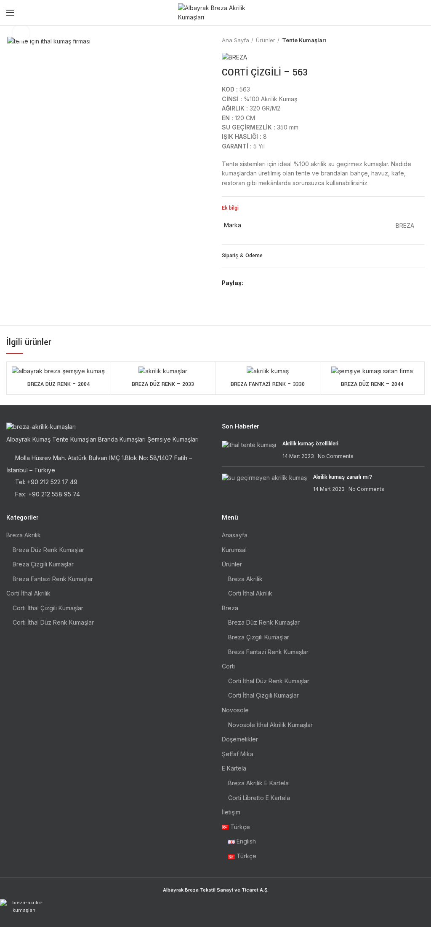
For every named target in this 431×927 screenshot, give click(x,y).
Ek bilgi (230, 208)
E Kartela (234, 768)
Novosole (235, 710)
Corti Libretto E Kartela (259, 797)
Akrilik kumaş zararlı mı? (342, 477)
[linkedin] (281, 283)
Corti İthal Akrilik (28, 593)
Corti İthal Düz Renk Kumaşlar (53, 622)
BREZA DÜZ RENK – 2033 (163, 384)
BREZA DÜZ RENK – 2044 (372, 384)
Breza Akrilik (23, 535)
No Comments (336, 456)
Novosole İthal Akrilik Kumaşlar (270, 724)
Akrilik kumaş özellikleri (310, 443)
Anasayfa (234, 535)
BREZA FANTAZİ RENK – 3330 (268, 384)
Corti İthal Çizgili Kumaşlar (48, 608)
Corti (228, 666)
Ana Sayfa (235, 40)
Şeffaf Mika (237, 753)
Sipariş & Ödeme (242, 255)
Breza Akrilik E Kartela (258, 783)
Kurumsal (234, 549)
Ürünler (265, 40)
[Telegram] (290, 283)
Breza (230, 608)
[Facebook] (252, 283)
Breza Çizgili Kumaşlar (43, 564)
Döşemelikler (240, 739)
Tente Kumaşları (304, 40)
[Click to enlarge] (21, 32)
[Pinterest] (271, 283)
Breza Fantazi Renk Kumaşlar (53, 578)
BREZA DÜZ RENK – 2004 (58, 384)
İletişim (231, 812)
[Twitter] (261, 283)
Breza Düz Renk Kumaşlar (48, 549)
